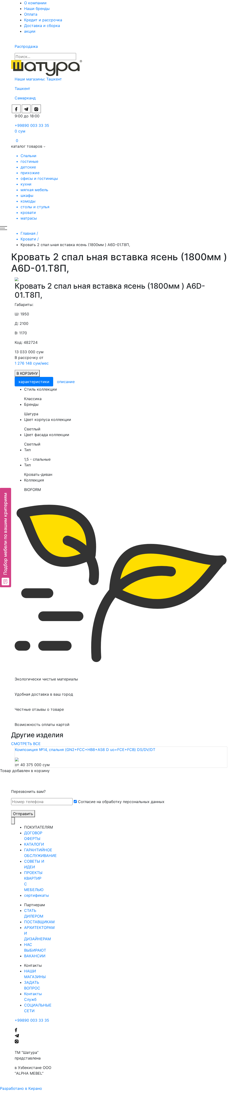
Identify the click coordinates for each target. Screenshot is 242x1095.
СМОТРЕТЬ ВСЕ (26, 743)
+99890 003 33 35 (32, 125)
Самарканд (25, 98)
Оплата (30, 14)
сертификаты (36, 895)
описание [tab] (66, 381)
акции (29, 31)
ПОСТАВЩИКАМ (39, 921)
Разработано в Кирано (21, 1088)
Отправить (23, 813)
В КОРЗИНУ (27, 373)
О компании (35, 2)
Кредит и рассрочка (43, 20)
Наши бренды (37, 8)
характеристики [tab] (33, 381)
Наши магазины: (30, 79)
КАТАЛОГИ (34, 844)
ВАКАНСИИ (34, 956)
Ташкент (54, 79)
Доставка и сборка (42, 25)
